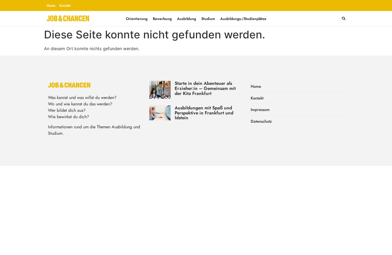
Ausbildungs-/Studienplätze (243, 18)
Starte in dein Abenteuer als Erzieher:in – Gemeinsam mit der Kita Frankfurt (205, 88)
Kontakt (65, 5)
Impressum (260, 110)
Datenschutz (261, 121)
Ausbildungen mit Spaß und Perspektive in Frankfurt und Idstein (204, 113)
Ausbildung (186, 18)
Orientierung (136, 18)
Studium (208, 18)
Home (51, 5)
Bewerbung (162, 18)
